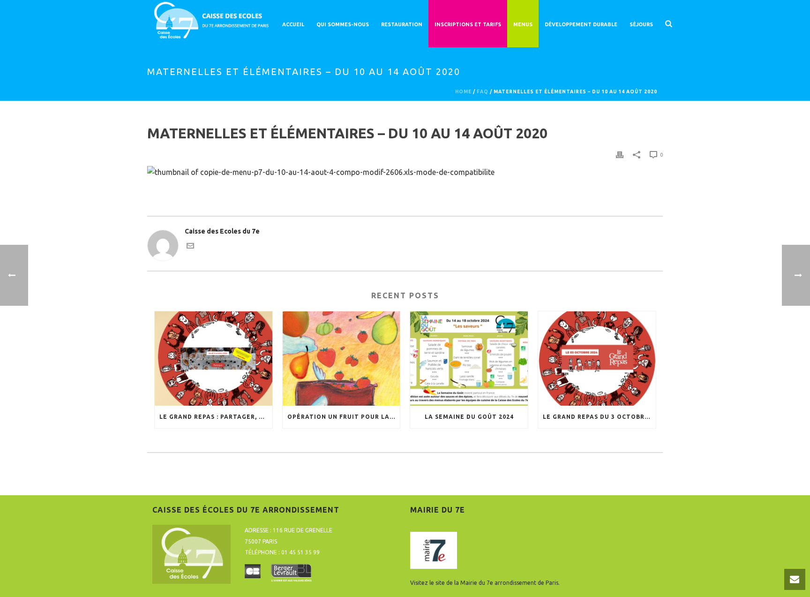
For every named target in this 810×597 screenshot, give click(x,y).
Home (463, 91)
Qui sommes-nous (342, 24)
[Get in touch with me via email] (190, 247)
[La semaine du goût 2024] (469, 358)
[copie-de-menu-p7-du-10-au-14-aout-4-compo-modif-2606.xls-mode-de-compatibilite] (321, 171)
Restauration (401, 24)
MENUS (522, 24)
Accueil (293, 24)
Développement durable (581, 24)
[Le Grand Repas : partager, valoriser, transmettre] (213, 358)
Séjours (641, 24)
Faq (482, 91)
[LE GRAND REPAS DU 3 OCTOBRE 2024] (597, 358)
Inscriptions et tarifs (468, 24)
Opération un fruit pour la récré (343, 417)
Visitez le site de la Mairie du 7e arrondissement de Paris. (485, 583)
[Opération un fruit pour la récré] (341, 358)
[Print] (619, 154)
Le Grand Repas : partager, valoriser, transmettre (215, 417)
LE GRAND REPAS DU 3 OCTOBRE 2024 (599, 417)
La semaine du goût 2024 (469, 417)
